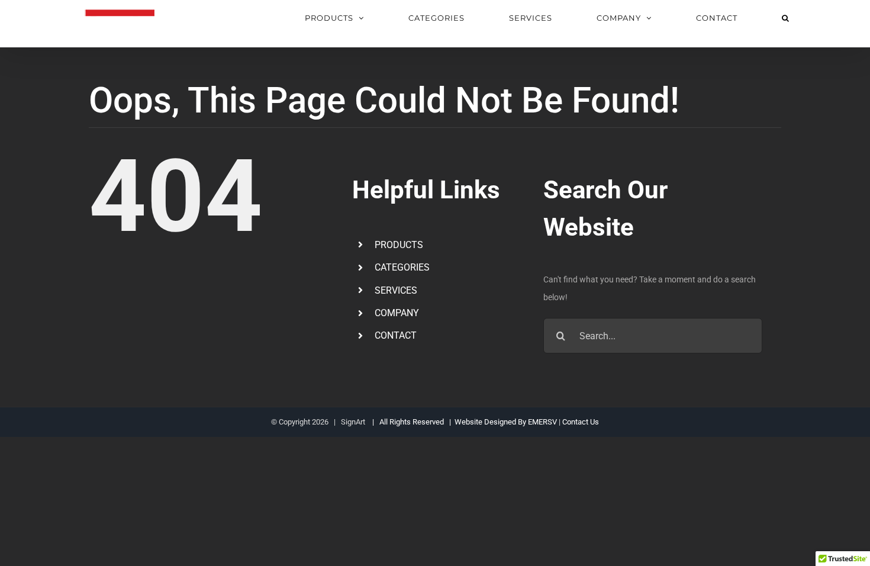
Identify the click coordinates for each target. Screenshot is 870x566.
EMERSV (542, 421)
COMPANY (397, 313)
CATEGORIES (402, 267)
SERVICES (396, 290)
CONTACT (396, 335)
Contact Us (580, 421)
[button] (785, 18)
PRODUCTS (399, 244)
